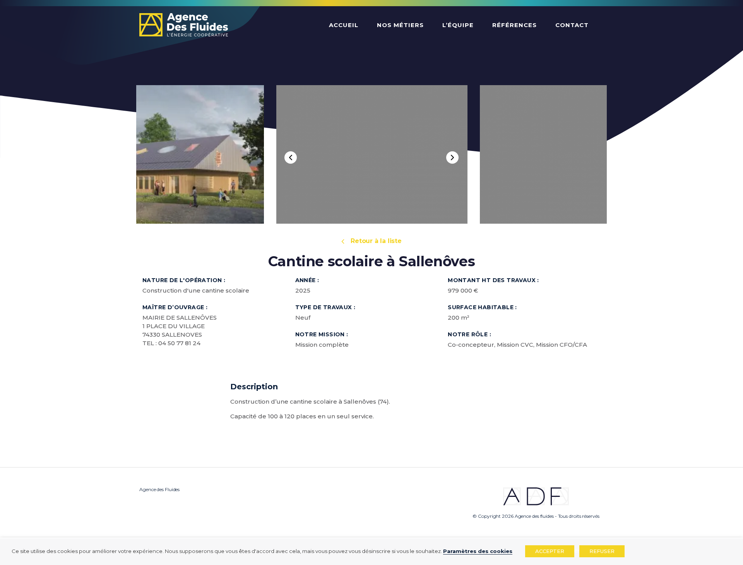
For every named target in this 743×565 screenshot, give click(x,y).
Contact (572, 25)
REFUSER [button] (602, 551)
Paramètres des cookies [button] (477, 551)
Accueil (343, 25)
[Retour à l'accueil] (183, 25)
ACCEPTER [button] (549, 551)
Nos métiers (400, 25)
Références (514, 25)
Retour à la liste (376, 241)
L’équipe (458, 25)
